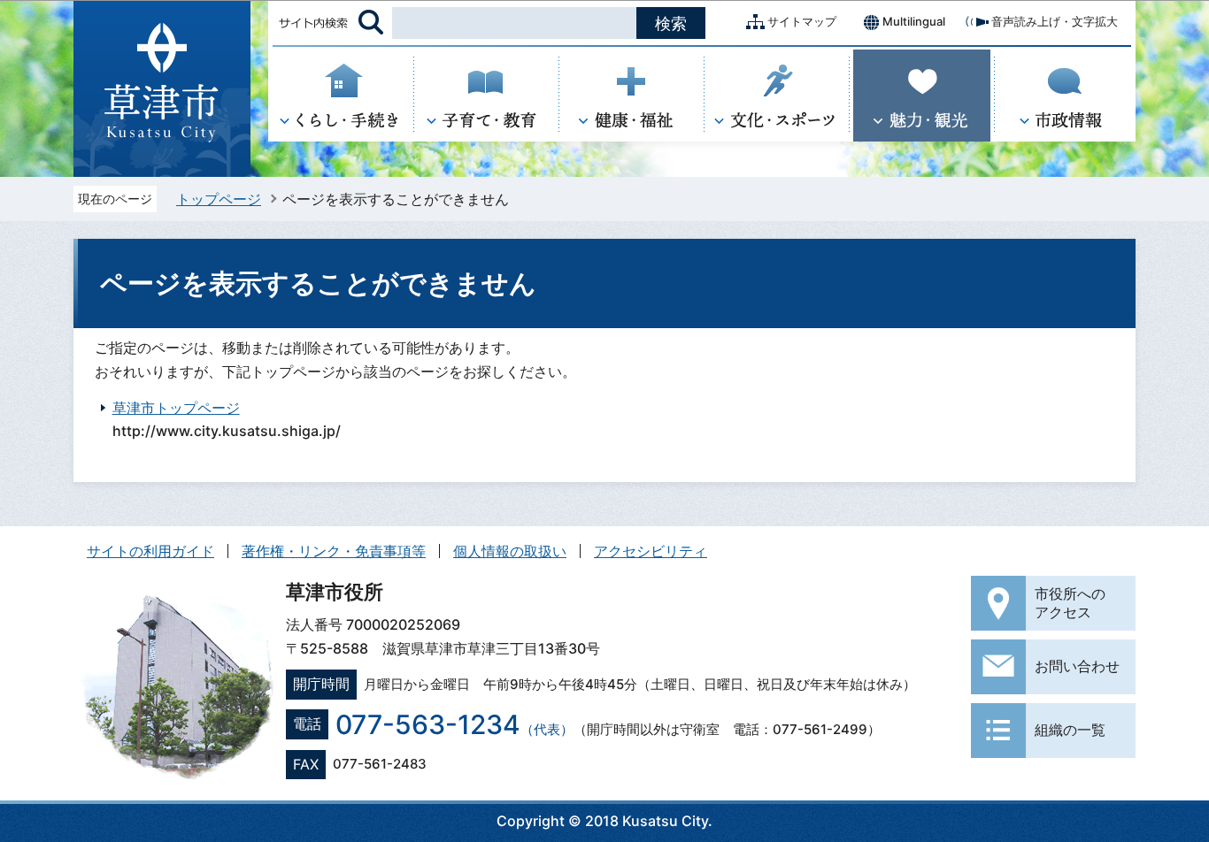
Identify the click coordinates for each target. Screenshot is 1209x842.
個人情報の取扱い (509, 551)
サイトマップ (801, 21)
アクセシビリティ (650, 551)
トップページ (218, 199)
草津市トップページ (176, 408)
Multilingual (913, 21)
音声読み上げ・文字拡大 (1054, 21)
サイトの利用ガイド (150, 551)
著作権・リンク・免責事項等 (334, 551)
